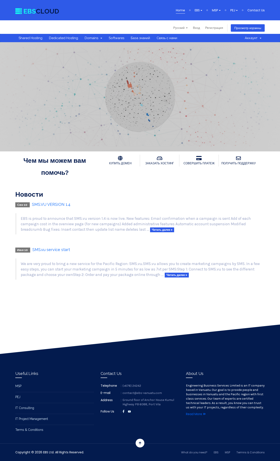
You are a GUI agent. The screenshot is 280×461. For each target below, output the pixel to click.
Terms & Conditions (29, 430)
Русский (179, 28)
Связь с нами (167, 38)
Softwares (116, 38)
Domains (92, 38)
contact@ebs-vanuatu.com (142, 393)
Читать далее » (162, 229)
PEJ (233, 10)
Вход (196, 28)
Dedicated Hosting (63, 38)
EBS (198, 10)
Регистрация (214, 28)
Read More (194, 414)
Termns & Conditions (250, 452)
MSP (215, 10)
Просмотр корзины (247, 28)
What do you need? (194, 452)
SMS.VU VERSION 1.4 (51, 204)
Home (180, 10)
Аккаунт (252, 38)
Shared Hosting (30, 38)
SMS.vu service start (51, 249)
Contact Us (256, 10)
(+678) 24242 (131, 386)
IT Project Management (31, 419)
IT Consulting (24, 408)
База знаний (140, 38)
